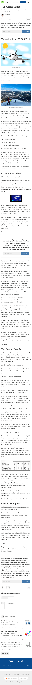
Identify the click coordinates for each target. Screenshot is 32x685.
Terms (18, 674)
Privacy (14, 674)
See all (4, 653)
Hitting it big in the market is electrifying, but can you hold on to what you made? (11, 645)
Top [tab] (3, 616)
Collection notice (25, 674)
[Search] (29, 616)
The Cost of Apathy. (7, 621)
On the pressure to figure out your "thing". (12, 635)
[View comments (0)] (6, 19)
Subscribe (23, 2)
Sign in (29, 2)
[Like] (2, 19)
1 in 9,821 (12, 400)
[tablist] (7, 597)
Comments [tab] (4, 598)
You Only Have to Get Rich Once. (11, 643)
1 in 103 (7, 398)
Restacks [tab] (11, 598)
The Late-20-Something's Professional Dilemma (9, 632)
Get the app (23, 678)
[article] (16, 624)
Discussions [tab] (12, 616)
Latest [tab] (6, 616)
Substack (8, 682)
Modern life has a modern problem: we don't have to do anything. (11, 623)
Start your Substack (12, 678)
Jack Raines (7, 14)
